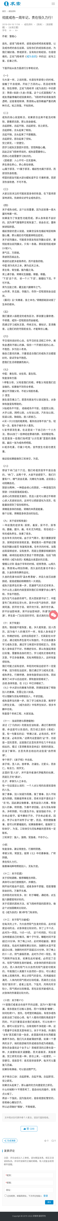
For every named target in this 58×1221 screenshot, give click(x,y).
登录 (45, 1195)
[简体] (39, 24)
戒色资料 (28, 24)
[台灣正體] (13, 27)
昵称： (9, 1175)
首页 (4, 11)
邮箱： (9, 1182)
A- (10, 30)
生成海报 (11, 1140)
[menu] (53, 3)
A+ (16, 30)
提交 (49, 1202)
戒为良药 (31, 56)
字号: (5, 30)
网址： (9, 1190)
